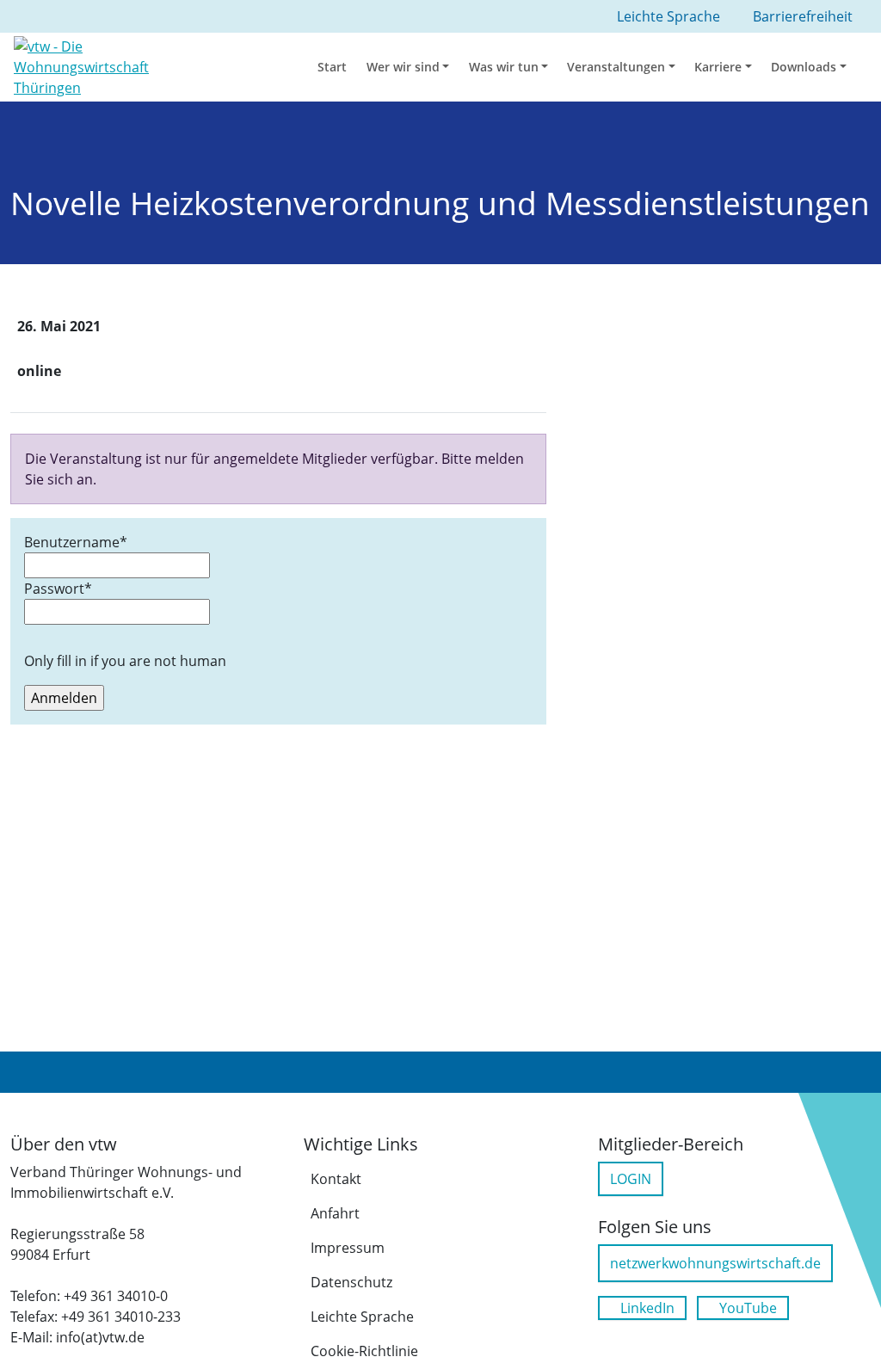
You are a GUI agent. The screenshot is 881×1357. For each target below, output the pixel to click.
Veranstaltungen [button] (616, 67)
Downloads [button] (803, 67)
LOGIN (630, 1178)
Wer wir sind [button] (403, 67)
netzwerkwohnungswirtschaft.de (715, 1263)
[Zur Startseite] (110, 65)
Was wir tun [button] (504, 67)
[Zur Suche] (870, 67)
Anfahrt (335, 1213)
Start (332, 67)
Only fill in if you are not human (125, 660)
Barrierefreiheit (803, 16)
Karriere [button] (718, 67)
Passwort (58, 588)
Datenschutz (351, 1282)
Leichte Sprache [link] (668, 16)
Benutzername (75, 542)
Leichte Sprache (362, 1316)
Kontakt (336, 1178)
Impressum (348, 1247)
